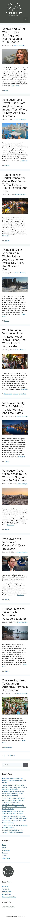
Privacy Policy (6, 894)
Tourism (6, 165)
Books (4, 845)
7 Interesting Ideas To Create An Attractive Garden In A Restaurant (15, 685)
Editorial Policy (6, 891)
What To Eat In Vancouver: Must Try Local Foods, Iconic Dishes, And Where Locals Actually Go (14, 338)
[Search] (25, 765)
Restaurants (8, 394)
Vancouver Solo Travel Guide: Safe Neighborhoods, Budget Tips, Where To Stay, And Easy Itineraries (14, 108)
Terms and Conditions (9, 897)
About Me (5, 886)
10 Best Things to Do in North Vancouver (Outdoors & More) (14, 613)
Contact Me (5, 889)
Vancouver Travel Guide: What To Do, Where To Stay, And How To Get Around (14, 475)
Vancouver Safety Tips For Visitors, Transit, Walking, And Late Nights (13, 408)
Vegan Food (22, 394)
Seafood (15, 394)
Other (6, 90)
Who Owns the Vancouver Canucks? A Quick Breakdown (13, 543)
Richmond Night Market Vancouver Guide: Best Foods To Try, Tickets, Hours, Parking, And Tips (14, 183)
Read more (15, 86)
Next (12, 755)
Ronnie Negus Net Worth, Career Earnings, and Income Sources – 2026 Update (13, 35)
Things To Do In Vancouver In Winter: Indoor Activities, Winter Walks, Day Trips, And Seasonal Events (13, 259)
